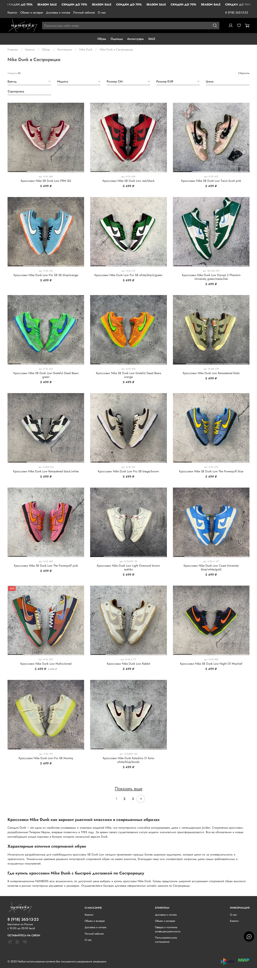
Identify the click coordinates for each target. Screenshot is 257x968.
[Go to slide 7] (152, 363)
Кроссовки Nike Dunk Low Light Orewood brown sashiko (128, 567)
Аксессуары (135, 39)
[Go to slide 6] (77, 363)
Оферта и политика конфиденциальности (167, 929)
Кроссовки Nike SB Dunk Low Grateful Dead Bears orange (128, 375)
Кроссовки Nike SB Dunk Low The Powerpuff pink (46, 565)
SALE (151, 39)
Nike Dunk (85, 49)
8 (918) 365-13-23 (236, 12)
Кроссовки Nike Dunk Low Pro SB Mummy (46, 758)
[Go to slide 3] (55, 170)
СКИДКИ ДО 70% (20, 4)
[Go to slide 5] (75, 265)
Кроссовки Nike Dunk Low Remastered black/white (46, 471)
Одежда (117, 39)
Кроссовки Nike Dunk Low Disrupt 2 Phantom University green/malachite (211, 277)
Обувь (101, 39)
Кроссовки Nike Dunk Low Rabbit (128, 663)
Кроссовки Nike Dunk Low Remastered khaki (211, 373)
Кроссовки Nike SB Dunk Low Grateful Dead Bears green (45, 375)
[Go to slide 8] (161, 363)
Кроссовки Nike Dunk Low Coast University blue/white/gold (211, 567)
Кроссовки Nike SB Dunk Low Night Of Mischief (211, 663)
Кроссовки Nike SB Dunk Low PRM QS (46, 181)
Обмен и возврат (31, 12)
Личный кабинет (84, 12)
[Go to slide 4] (74, 170)
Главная (13, 49)
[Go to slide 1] (17, 170)
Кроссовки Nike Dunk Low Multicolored (45, 663)
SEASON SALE (47, 4)
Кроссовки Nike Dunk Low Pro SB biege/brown (128, 471)
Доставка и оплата (58, 12)
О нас (102, 12)
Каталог (12, 12)
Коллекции (64, 49)
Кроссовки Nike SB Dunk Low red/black (128, 181)
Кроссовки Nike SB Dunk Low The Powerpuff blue (211, 471)
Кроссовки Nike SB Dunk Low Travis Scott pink (211, 181)
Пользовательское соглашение (166, 940)
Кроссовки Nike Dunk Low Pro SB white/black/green (128, 275)
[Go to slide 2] (36, 170)
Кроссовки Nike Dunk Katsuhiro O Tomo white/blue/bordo (128, 760)
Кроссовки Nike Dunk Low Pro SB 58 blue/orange (46, 275)
